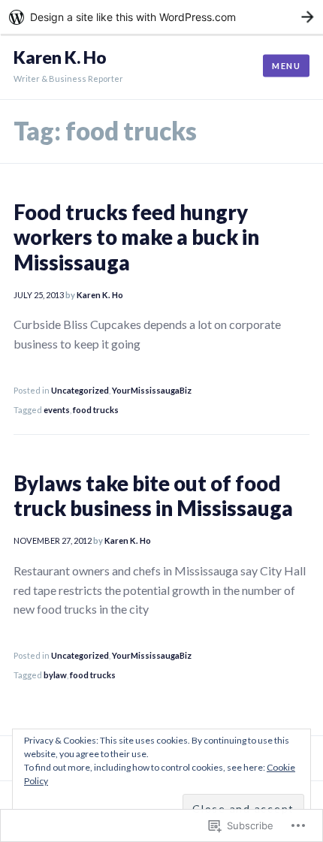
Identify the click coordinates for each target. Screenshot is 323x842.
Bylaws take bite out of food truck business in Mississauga (153, 496)
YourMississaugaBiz (152, 390)
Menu (286, 66)
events (57, 410)
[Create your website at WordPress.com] (161, 17)
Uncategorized (80, 390)
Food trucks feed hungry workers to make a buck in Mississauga (136, 237)
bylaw (55, 675)
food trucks (96, 410)
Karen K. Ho (60, 57)
